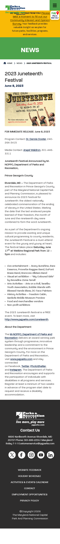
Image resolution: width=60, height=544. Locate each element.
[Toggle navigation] (55, 5)
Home (9, 63)
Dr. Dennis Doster (36, 139)
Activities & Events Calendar (29, 482)
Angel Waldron (31, 150)
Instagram (15, 370)
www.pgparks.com (21, 359)
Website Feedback (29, 470)
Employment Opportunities (29, 494)
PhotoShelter (38, 366)
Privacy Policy (29, 500)
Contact (29, 488)
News (19, 63)
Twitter (25, 366)
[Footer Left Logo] (30, 418)
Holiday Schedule (29, 476)
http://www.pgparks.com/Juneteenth (26, 319)
